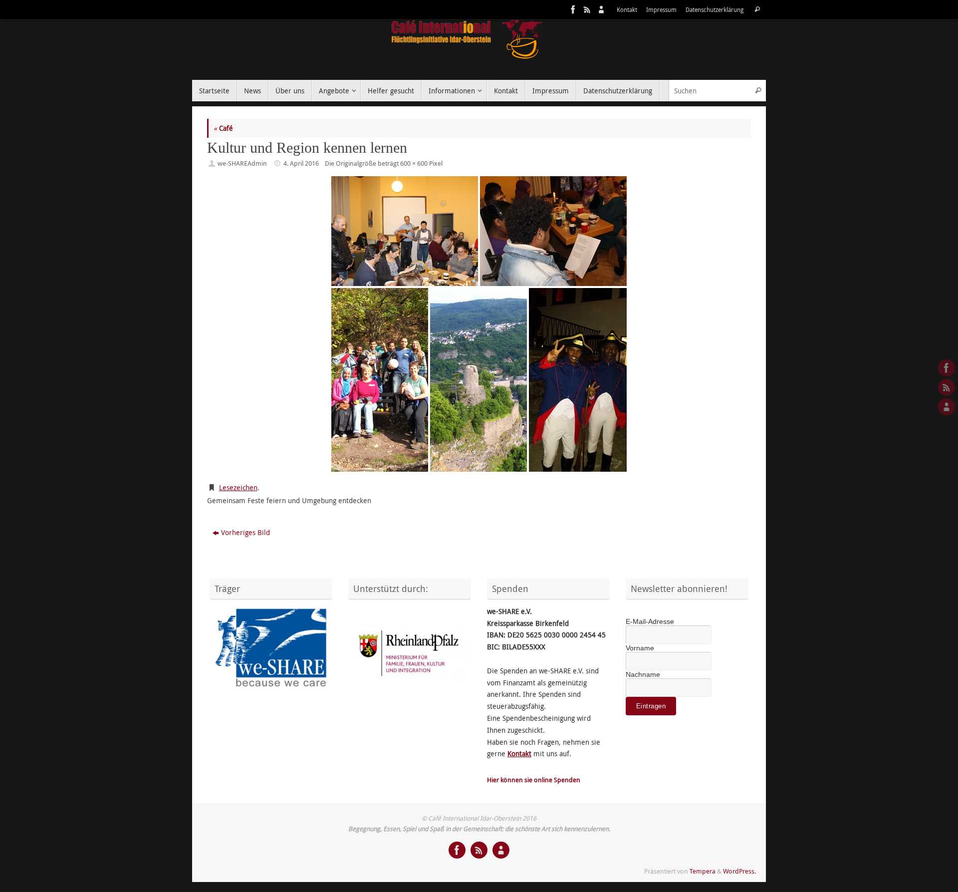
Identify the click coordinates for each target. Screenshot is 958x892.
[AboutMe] (600, 9)
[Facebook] (572, 9)
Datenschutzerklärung (714, 9)
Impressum (661, 9)
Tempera (703, 871)
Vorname (640, 648)
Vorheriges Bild (245, 532)
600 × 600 (414, 163)
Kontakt (627, 9)
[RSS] (586, 9)
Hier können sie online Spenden (533, 780)
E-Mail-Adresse (650, 621)
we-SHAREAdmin (242, 163)
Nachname (643, 674)
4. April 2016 (301, 163)
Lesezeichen (238, 487)
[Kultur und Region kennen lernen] (479, 324)
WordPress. (739, 871)
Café (223, 128)
